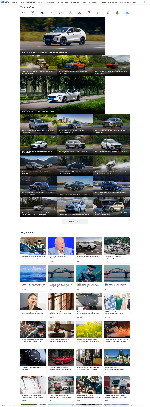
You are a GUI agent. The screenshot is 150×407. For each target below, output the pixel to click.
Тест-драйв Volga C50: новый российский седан (38, 111)
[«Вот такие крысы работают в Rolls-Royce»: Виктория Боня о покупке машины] (33, 306)
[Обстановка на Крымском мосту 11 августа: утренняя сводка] (61, 278)
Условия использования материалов (94, 405)
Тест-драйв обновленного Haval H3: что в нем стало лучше (73, 72)
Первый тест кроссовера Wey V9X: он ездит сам (74, 194)
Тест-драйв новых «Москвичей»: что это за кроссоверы (36, 172)
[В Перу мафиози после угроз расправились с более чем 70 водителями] (61, 389)
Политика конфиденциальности (139, 405)
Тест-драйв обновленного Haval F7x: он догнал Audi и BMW (37, 152)
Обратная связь (109, 405)
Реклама (16, 405)
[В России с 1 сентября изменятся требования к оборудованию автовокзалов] (89, 362)
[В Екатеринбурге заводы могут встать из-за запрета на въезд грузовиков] (117, 389)
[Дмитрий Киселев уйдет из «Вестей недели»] (61, 250)
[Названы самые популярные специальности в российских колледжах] (33, 389)
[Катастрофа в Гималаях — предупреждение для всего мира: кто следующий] (117, 250)
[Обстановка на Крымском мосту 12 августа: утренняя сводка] (117, 278)
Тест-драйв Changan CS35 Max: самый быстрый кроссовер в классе (44, 52)
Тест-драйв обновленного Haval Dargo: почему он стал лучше (37, 131)
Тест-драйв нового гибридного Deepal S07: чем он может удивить (111, 72)
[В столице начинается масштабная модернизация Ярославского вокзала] (117, 362)
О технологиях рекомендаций (122, 405)
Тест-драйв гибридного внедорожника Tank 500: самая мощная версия (111, 213)
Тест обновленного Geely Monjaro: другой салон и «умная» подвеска (38, 193)
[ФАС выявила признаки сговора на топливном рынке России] (33, 334)
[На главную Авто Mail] (7, 2)
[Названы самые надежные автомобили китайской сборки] (61, 362)
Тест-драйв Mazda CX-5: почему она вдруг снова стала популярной (75, 172)
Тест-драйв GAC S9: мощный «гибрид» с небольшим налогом (71, 131)
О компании (10, 405)
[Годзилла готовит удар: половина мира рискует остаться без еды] (33, 278)
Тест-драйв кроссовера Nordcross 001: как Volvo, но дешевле (111, 152)
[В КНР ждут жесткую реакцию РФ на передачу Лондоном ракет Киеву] (89, 306)
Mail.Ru (3, 405)
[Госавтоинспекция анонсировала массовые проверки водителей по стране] (33, 250)
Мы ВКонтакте (73, 405)
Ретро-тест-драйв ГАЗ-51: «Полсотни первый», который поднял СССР (37, 72)
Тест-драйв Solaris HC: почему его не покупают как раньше (110, 193)
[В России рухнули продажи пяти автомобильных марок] (89, 250)
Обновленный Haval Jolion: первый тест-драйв (74, 214)
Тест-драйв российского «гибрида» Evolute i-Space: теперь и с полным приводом (37, 213)
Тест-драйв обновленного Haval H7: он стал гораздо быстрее (73, 152)
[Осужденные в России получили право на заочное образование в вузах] (61, 306)
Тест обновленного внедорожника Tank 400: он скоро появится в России (110, 172)
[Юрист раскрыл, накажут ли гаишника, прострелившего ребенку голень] (61, 334)
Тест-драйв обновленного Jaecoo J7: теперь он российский (110, 131)
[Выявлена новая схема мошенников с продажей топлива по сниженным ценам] (89, 389)
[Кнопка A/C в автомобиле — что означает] (33, 362)
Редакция (81, 405)
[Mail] (2, 2)
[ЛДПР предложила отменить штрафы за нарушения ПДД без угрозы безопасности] (89, 278)
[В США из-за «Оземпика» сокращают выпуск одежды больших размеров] (117, 306)
